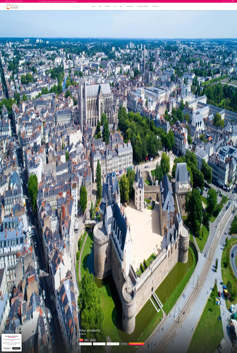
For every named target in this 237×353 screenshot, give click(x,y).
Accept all (16, 348)
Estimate (93, 340)
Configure (7, 348)
